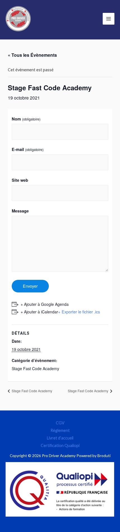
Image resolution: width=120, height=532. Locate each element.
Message (20, 211)
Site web (20, 180)
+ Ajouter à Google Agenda (45, 304)
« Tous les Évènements (32, 55)
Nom (26, 119)
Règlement (60, 430)
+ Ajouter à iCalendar (39, 312)
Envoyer (30, 286)
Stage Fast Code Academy (35, 368)
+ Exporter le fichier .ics (79, 312)
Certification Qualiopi (60, 445)
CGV (60, 422)
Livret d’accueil (60, 438)
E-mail (27, 149)
